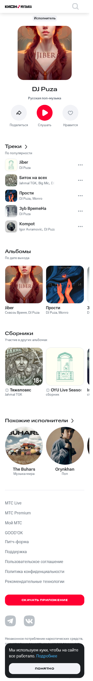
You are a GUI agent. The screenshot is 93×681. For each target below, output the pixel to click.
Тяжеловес (20, 390)
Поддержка (16, 552)
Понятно (44, 669)
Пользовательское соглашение (34, 562)
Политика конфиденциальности (34, 572)
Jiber (9, 307)
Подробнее (46, 656)
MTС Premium (18, 513)
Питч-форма (17, 542)
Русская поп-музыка (44, 98)
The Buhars (24, 469)
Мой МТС (13, 523)
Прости (53, 307)
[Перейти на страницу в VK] (29, 620)
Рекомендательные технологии (34, 582)
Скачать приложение (45, 600)
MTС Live (13, 503)
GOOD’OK (14, 533)
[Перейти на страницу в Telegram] (10, 620)
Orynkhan (64, 469)
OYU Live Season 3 (69, 390)
